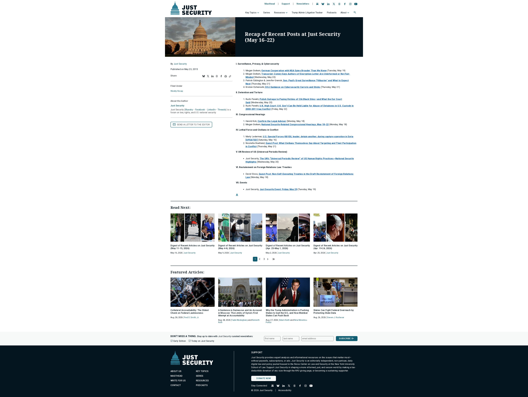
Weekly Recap (176, 91)
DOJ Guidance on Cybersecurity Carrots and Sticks (292, 87)
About (343, 12)
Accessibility (284, 390)
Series (266, 12)
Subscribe (345, 338)
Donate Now (263, 378)
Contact (175, 385)
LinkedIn (211, 109)
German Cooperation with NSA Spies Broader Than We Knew (294, 70)
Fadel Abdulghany (240, 320)
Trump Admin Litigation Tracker (307, 12)
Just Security (180, 64)
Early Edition (179, 341)
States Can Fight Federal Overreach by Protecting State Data (334, 311)
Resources (279, 12)
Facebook (200, 109)
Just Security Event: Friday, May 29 (278, 189)
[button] (355, 12)
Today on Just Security (202, 341)
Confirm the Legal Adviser (272, 121)
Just (177, 105)
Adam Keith (284, 320)
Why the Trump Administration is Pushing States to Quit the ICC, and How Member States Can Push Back (287, 313)
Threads (222, 109)
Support (286, 4)
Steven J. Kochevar (335, 317)
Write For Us (178, 380)
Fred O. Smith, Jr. (191, 317)
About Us (176, 371)
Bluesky (189, 109)
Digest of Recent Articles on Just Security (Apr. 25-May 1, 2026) (288, 246)
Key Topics (250, 12)
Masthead (270, 4)
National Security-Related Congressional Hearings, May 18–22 (295, 124)
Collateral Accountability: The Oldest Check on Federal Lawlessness (189, 311)
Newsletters (303, 4)
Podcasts (332, 12)
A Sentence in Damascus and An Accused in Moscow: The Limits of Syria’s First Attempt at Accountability (240, 313)
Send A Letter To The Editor (193, 124)
